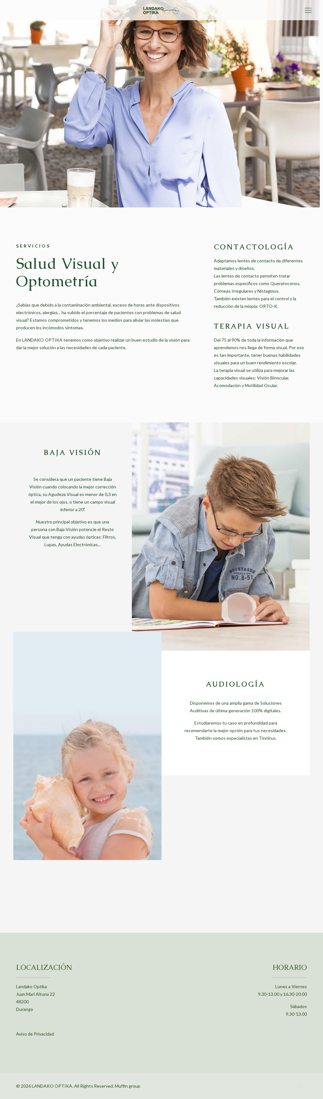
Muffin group (127, 1086)
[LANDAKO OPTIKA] (161, 10)
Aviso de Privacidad (35, 1033)
